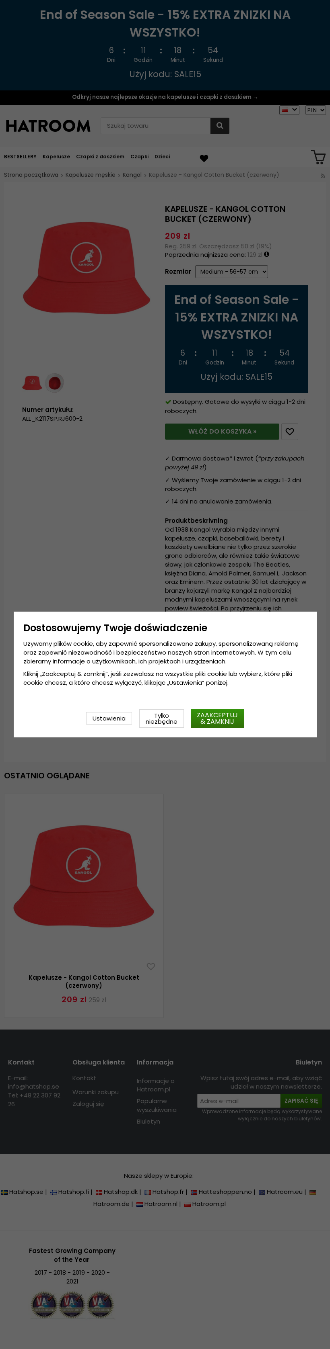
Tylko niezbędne (161, 718)
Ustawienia (109, 718)
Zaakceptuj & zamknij (217, 718)
